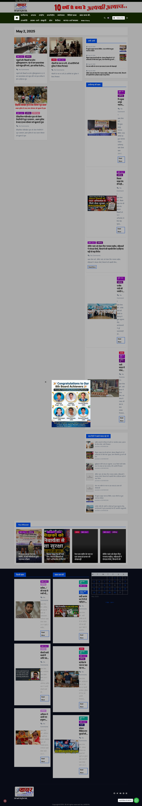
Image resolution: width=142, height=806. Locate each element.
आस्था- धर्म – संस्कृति (38, 20)
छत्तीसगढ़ (24, 15)
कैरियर (57, 20)
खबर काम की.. (85, 15)
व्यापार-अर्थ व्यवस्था (70, 20)
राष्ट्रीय (41, 15)
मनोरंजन (61, 15)
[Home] (16, 18)
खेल (50, 20)
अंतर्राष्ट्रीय (51, 15)
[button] (127, 18)
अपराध (33, 15)
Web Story (85, 20)
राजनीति (24, 20)
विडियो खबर (72, 15)
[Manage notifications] (5, 801)
